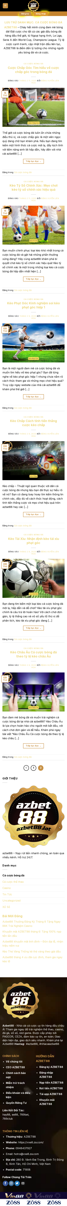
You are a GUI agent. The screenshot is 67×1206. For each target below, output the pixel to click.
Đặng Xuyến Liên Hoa (45, 82)
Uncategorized (11, 900)
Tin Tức (7, 894)
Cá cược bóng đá (33, 64)
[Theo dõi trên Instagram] (11, 1183)
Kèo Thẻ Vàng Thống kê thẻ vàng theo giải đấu (31, 951)
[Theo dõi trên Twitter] (17, 1183)
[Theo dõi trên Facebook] (5, 1183)
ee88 (15, 1114)
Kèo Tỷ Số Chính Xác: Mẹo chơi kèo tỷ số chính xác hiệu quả (34, 188)
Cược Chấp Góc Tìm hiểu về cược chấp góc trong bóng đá (33, 70)
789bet (24, 1114)
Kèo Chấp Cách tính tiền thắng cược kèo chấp (33, 423)
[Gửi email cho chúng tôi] (23, 1183)
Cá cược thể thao (13, 881)
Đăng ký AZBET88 (51, 1067)
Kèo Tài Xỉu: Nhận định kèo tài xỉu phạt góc (33, 541)
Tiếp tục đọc (33, 161)
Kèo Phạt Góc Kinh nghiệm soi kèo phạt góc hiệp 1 (33, 305)
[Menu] (5, 5)
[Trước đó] (26, 768)
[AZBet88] (33, 5)
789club (7, 1118)
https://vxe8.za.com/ (31, 1142)
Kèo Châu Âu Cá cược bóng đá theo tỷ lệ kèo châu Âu (33, 654)
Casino (6, 888)
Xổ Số (6, 907)
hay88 (6, 1114)
